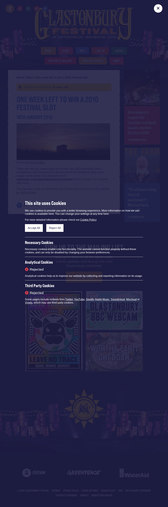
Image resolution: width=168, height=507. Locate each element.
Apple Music (102, 299)
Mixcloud (131, 299)
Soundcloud (118, 299)
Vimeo (28, 302)
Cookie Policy (88, 219)
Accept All (34, 228)
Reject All (55, 228)
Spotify (90, 299)
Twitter (69, 299)
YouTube (79, 299)
